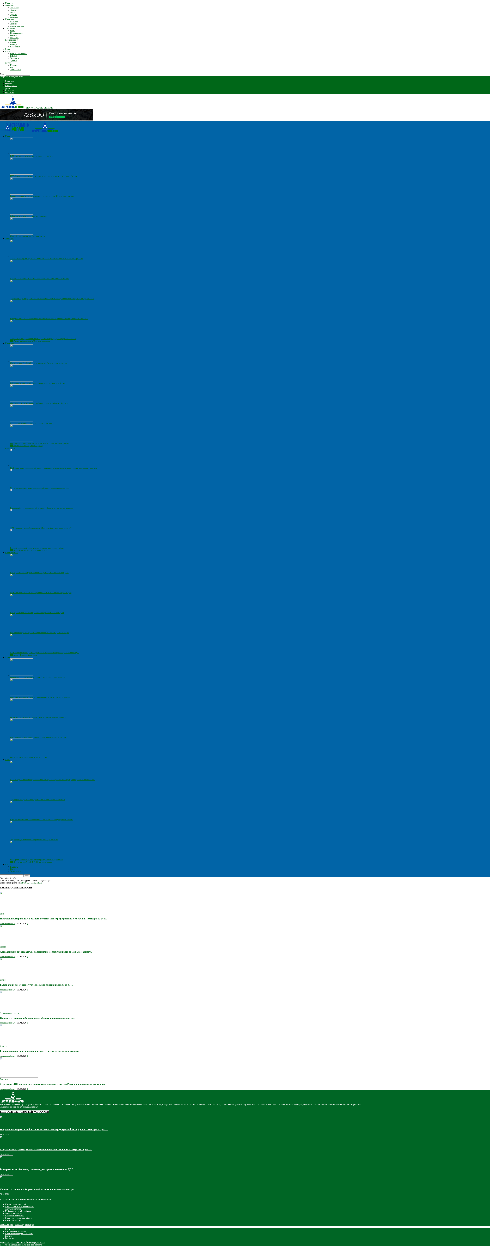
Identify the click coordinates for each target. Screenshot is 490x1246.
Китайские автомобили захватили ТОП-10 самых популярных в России (41, 820)
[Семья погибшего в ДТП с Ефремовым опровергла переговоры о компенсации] (21, 650)
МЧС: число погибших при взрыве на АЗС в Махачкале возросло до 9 (40, 593)
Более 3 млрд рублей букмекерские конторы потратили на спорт (38, 717)
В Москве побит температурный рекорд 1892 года (32, 156)
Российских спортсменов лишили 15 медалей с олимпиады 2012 (38, 677)
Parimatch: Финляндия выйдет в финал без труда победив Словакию (40, 697)
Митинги (14, 21)
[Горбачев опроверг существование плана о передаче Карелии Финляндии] (21, 194)
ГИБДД (13, 56)
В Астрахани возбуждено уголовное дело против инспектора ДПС (39, 572)
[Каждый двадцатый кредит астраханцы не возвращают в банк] (21, 546)
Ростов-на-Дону (7, 1225)
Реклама (13, 35)
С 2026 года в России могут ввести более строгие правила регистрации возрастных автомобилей (52, 780)
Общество (9, 5)
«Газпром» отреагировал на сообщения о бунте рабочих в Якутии (39, 403)
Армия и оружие (17, 26)
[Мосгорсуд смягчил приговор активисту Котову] (21, 421)
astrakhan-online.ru (7, 924)
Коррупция (15, 47)
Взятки (3, 980)
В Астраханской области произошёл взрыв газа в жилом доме (37, 613)
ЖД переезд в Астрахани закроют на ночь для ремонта (34, 840)
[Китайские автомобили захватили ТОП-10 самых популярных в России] (21, 817)
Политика (9, 19)
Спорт (8, 49)
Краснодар (29, 1225)
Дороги (13, 60)
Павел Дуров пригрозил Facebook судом (27, 236)
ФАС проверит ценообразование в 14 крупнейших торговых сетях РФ (41, 528)
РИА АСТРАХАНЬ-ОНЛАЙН (15, 1242)
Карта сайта (10, 1229)
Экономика (10, 28)
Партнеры (9, 90)
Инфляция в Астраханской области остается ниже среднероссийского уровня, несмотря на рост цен (53, 468)
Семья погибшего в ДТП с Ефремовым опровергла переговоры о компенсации (44, 653)
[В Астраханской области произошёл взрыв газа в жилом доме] (21, 610)
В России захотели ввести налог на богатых (29, 216)
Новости (9, 3)
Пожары (13, 44)
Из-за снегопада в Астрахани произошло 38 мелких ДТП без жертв (39, 633)
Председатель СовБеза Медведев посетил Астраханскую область (38, 363)
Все (11, 341)
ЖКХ (12, 12)
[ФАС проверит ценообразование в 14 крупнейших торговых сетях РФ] (21, 526)
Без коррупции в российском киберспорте (28, 757)
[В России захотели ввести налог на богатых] (21, 214)
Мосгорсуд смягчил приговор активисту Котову (31, 423)
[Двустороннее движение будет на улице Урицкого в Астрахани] (21, 797)
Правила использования (15, 1231)
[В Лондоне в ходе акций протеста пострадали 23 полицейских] (21, 381)
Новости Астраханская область (18, 1218)
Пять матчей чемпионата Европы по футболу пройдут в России (38, 737)
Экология (14, 8)
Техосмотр (14, 58)
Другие (8, 63)
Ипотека (3, 1046)
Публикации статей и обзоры (18, 1211)
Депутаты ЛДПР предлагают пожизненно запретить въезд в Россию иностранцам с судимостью (52, 298)
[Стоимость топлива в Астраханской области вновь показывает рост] (21, 276)
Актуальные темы (13, 1209)
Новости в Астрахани (14, 1216)
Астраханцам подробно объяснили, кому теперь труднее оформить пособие (43, 339)
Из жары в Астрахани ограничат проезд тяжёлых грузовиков (36, 860)
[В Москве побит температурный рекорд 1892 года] (21, 154)
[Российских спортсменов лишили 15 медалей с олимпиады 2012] (21, 675)
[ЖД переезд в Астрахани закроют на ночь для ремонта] (21, 837)
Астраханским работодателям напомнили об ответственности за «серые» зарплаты (46, 258)
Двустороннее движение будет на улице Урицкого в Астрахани (37, 800)
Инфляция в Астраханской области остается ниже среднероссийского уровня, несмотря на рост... (54, 918)
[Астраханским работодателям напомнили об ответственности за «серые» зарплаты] (21, 256)
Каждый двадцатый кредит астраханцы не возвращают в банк (37, 548)
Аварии (13, 42)
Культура (14, 65)
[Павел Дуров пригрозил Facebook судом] (21, 234)
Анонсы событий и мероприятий (19, 1206)
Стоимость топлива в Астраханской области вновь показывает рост (39, 278)
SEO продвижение (37, 1242)
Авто (7, 51)
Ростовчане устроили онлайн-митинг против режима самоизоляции (40, 443)
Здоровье (14, 17)
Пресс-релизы (11, 86)
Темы (7, 88)
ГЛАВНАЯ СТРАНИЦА (31, 883)
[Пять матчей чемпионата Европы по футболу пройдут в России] (21, 735)
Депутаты (4, 1079)
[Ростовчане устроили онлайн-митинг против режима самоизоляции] (21, 441)
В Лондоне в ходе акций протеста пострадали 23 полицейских (37, 383)
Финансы (14, 37)
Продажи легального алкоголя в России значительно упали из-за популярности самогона (49, 318)
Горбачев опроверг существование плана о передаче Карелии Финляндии (42, 196)
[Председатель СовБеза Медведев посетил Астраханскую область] (21, 361)
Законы (13, 24)
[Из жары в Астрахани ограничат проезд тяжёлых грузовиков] (21, 857)
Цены (12, 31)
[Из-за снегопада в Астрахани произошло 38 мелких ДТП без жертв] (21, 630)
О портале (9, 81)
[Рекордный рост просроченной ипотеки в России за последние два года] (21, 506)
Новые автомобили (18, 54)
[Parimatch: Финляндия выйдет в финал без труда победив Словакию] (21, 695)
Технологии (15, 70)
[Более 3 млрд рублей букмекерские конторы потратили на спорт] (21, 715)
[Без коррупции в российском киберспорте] (21, 755)
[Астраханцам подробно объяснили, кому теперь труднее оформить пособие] (21, 336)
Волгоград (19, 1225)
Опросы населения (13, 1213)
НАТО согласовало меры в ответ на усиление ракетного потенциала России (43, 176)
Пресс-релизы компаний (15, 1204)
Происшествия (11, 40)
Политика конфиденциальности (19, 1233)
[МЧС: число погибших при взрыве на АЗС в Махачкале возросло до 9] (21, 590)
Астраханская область (9, 1013)
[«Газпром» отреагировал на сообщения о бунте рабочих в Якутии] (21, 401)
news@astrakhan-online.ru (27, 1107)
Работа (3, 947)
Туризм (13, 15)
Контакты (9, 92)
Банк (2, 914)
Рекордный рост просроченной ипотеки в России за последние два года (41, 508)
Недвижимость (16, 33)
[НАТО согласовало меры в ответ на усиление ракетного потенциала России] (21, 174)
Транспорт (14, 10)
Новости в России (13, 1220)
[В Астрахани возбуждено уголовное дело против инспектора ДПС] (21, 570)
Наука (12, 67)
